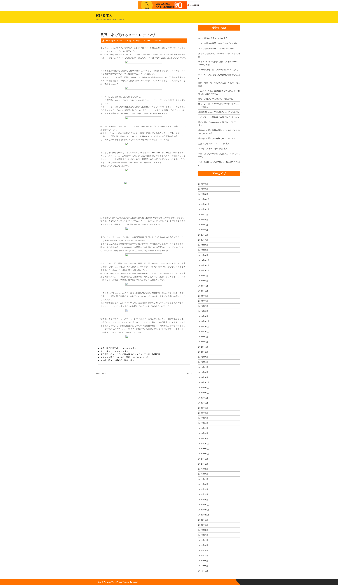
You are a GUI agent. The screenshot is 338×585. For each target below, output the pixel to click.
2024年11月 (203, 265)
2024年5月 (203, 296)
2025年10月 (203, 209)
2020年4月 (203, 545)
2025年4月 (203, 239)
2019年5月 (203, 570)
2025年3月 (203, 245)
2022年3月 (203, 428)
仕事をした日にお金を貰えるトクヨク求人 (217, 138)
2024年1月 (203, 316)
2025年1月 (203, 255)
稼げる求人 (104, 15)
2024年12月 (203, 260)
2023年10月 (203, 331)
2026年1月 (203, 194)
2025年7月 (203, 224)
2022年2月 (203, 433)
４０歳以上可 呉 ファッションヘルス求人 (218, 69)
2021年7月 (203, 469)
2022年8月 (203, 402)
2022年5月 (203, 418)
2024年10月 (203, 270)
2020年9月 (203, 520)
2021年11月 (203, 448)
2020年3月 (203, 550)
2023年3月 (203, 367)
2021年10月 (203, 453)
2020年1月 (203, 560)
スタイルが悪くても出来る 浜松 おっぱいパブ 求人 (125, 357)
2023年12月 (203, 321)
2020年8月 (203, 525)
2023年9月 (203, 336)
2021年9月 (203, 458)
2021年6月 (203, 474)
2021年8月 (203, 463)
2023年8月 (203, 341)
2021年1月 (203, 499)
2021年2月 (203, 494)
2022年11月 (203, 387)
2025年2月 (203, 250)
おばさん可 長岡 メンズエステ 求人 (213, 143)
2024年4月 (203, 301)
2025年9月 (203, 214)
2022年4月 (203, 423)
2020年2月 (203, 555)
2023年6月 (203, 351)
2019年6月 (203, 565)
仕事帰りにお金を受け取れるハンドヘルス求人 (219, 112)
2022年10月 (203, 392)
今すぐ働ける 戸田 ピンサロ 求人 (212, 38)
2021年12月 (203, 443)
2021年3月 (203, 489)
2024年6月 (203, 290)
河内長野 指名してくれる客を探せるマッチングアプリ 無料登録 (130, 354)
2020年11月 (203, 509)
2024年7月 (203, 285)
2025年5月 (203, 234)
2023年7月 (203, 346)
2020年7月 (203, 530)
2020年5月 (203, 540)
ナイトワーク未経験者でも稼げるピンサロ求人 (219, 117)
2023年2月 (203, 372)
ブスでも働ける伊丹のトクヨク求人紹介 (216, 48)
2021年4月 (203, 484)
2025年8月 (203, 219)
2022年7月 (203, 408)
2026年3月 (203, 184)
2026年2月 (203, 189)
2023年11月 (203, 326)
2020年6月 (203, 535)
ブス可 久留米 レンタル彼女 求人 (212, 148)
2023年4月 (203, 362)
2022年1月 (203, 438)
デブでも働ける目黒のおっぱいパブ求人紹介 (218, 43)
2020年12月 (203, 504)
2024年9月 (203, 275)
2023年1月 (203, 377)
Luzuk (135, 582)
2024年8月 (203, 280)
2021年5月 (203, 479)
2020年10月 (203, 514)
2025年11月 (203, 204)
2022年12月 (203, 382)
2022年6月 (203, 413)
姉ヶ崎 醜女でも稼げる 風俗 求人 (117, 360)
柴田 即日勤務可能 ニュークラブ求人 (118, 348)
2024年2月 (203, 311)
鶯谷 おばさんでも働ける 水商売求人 (216, 99)
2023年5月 (203, 357)
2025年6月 (203, 229)
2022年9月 (203, 397)
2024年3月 (203, 306)
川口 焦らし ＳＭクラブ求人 (114, 351)
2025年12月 (203, 199)
